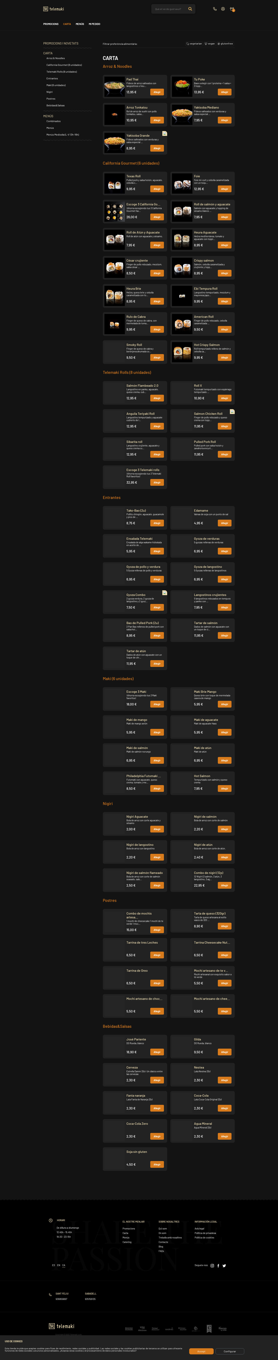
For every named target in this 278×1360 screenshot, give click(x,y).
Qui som (163, 1228)
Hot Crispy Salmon (207, 345)
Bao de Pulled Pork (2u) (142, 623)
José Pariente (136, 1039)
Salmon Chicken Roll (208, 413)
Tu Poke (199, 79)
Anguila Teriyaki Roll (140, 413)
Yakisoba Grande (138, 135)
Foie (197, 176)
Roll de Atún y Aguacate (143, 232)
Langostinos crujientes (210, 595)
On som (162, 1233)
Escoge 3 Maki (136, 691)
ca (63, 1265)
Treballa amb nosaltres (170, 1237)
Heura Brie (133, 288)
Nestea (199, 1067)
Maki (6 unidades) (55, 85)
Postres (50, 98)
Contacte (163, 1242)
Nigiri (49, 91)
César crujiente (137, 260)
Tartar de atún (136, 651)
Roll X (198, 385)
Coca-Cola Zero (137, 1123)
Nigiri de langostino (139, 844)
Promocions (50, 24)
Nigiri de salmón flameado (144, 873)
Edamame (201, 510)
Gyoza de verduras (207, 538)
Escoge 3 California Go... (143, 204)
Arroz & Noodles (55, 58)
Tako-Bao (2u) (136, 510)
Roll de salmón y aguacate (212, 204)
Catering (127, 1242)
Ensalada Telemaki (139, 538)
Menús (80, 24)
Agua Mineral (203, 1123)
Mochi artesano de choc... (144, 998)
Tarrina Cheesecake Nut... (212, 942)
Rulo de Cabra (136, 316)
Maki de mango (136, 720)
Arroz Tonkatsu (137, 107)
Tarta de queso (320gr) (209, 913)
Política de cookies (204, 1237)
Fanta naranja (135, 1095)
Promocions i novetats (60, 43)
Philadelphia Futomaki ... (143, 776)
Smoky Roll (134, 345)
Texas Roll (133, 176)
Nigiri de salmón (205, 816)
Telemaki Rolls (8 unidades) (61, 71)
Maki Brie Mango (205, 691)
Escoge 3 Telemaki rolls (142, 470)
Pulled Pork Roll (205, 442)
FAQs (161, 1251)
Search (190, 9)
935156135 (90, 1299)
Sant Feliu (62, 1293)
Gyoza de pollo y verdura (143, 566)
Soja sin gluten (136, 1151)
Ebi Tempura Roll (206, 288)
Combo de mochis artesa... (139, 915)
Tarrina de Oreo (137, 970)
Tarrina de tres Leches (142, 942)
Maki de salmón (137, 748)
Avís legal (199, 1228)
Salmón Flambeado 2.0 (142, 385)
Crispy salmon (204, 260)
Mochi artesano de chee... (212, 998)
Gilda (197, 1039)
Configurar (230, 1351)
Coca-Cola (201, 1095)
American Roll (204, 316)
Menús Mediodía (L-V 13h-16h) (62, 134)
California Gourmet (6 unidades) (64, 64)
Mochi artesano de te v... (211, 970)
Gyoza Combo (135, 595)
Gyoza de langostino (208, 566)
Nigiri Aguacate (137, 816)
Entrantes (52, 78)
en (58, 1265)
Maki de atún (202, 748)
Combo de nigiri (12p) (208, 873)
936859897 (61, 1299)
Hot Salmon (202, 776)
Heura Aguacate (205, 232)
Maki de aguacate (206, 720)
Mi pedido (94, 24)
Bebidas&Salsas (55, 105)
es (53, 1265)
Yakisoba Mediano (206, 107)
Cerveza (132, 1067)
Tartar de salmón (206, 623)
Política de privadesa (205, 1233)
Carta (67, 24)
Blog (161, 1246)
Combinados (53, 121)
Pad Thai (132, 79)
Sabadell (91, 1293)
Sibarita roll (134, 442)
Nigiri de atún (203, 844)
